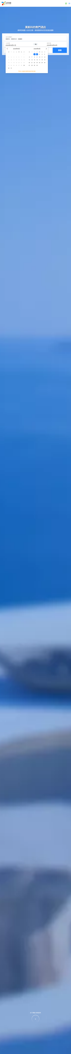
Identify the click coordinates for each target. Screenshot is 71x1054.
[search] (15, 45)
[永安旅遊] (6, 3)
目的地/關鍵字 (9, 37)
